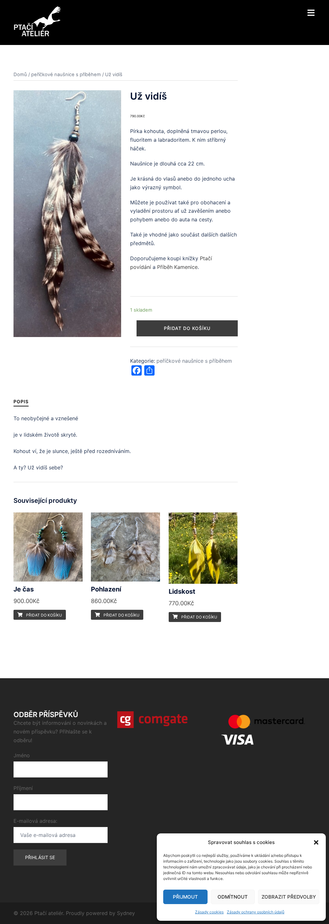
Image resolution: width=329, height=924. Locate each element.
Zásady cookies (209, 912)
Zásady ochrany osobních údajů (255, 912)
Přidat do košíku (187, 328)
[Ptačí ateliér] (37, 22)
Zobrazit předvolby (289, 897)
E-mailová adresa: (35, 821)
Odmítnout (233, 897)
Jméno (21, 755)
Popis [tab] (21, 401)
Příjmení (23, 788)
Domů (20, 74)
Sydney (126, 913)
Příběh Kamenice (177, 267)
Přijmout (185, 897)
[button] (316, 842)
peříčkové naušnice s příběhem (66, 74)
